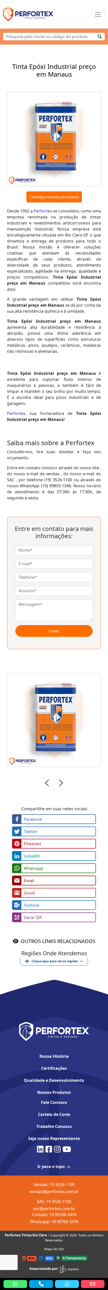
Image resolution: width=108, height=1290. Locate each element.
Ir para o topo (51, 1166)
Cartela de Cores (54, 1114)
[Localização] (67, 1284)
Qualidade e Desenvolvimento (54, 1080)
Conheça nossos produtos (54, 197)
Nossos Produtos (54, 1092)
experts (73, 1269)
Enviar (54, 631)
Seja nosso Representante (54, 1138)
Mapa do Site (54, 1249)
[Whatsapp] (15, 1284)
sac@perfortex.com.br (54, 1208)
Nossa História (54, 1056)
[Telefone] (41, 1284)
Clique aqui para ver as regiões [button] (54, 961)
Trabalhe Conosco (54, 1126)
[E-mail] (93, 1284)
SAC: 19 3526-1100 (54, 1201)
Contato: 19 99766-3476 (54, 1214)
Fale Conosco (54, 1102)
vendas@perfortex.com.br (54, 1191)
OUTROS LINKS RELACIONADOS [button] (58, 941)
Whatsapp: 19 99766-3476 (54, 1221)
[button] (47, 783)
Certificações (54, 1068)
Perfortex (43, 211)
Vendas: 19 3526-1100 (54, 1184)
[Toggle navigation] (98, 14)
